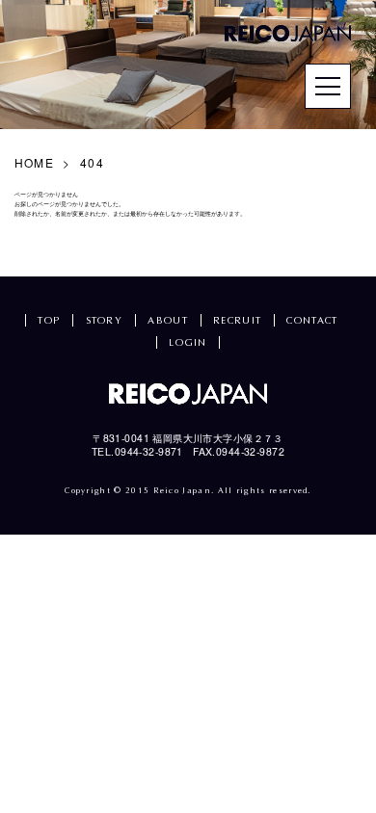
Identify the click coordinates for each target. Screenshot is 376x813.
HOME (34, 162)
